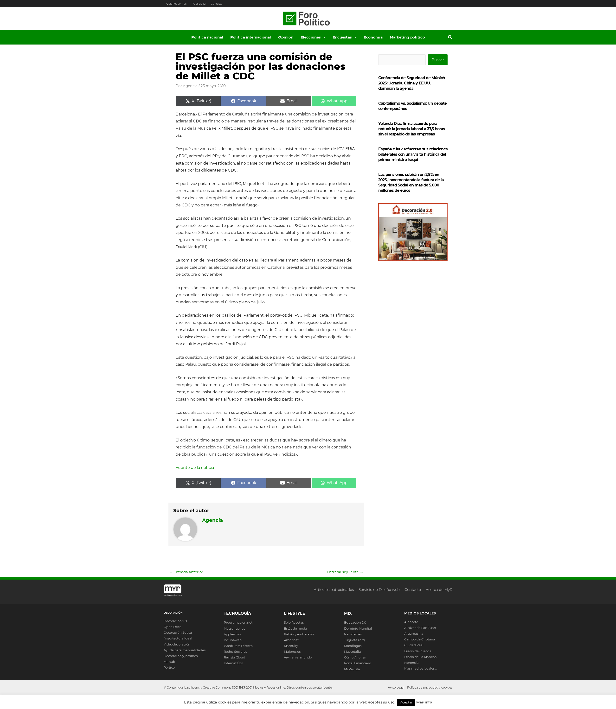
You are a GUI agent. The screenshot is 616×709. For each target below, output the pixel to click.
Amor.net (291, 640)
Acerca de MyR (439, 589)
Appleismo (232, 634)
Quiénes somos (176, 3)
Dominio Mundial (358, 628)
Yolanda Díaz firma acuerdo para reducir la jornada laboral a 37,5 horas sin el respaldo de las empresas (411, 128)
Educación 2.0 (355, 622)
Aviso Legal (396, 687)
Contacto (217, 3)
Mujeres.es (292, 651)
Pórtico (169, 667)
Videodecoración (177, 644)
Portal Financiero (357, 663)
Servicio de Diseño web (379, 589)
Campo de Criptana (419, 639)
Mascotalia (352, 651)
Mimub (169, 662)
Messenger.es (234, 628)
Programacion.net (238, 622)
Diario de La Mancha (420, 657)
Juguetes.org (354, 640)
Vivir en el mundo (298, 657)
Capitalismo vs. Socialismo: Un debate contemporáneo (412, 106)
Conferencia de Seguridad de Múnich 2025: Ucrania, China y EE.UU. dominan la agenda (411, 83)
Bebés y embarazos (299, 634)
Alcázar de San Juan (420, 628)
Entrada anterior (186, 572)
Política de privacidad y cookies (429, 687)
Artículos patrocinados (334, 589)
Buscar (438, 59)
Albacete (411, 622)
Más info (424, 702)
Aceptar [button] (406, 702)
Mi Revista (352, 669)
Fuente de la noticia (195, 467)
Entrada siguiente (345, 572)
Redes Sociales (235, 651)
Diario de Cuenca (417, 651)
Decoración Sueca (178, 632)
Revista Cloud (234, 657)
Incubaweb (233, 640)
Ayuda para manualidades (184, 650)
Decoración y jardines (181, 656)
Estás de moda (295, 628)
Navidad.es (353, 634)
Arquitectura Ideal (178, 638)
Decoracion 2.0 (175, 621)
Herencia (411, 662)
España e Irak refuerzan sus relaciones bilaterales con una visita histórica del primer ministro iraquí (413, 154)
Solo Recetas (294, 622)
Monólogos (352, 646)
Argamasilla (413, 633)
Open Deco (172, 627)
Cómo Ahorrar (355, 657)
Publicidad (198, 3)
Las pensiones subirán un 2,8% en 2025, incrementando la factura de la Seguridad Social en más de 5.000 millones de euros (411, 182)
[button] (323, 37)
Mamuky (291, 646)
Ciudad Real (414, 645)
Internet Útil (233, 663)
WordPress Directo (238, 646)
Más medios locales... (420, 668)
